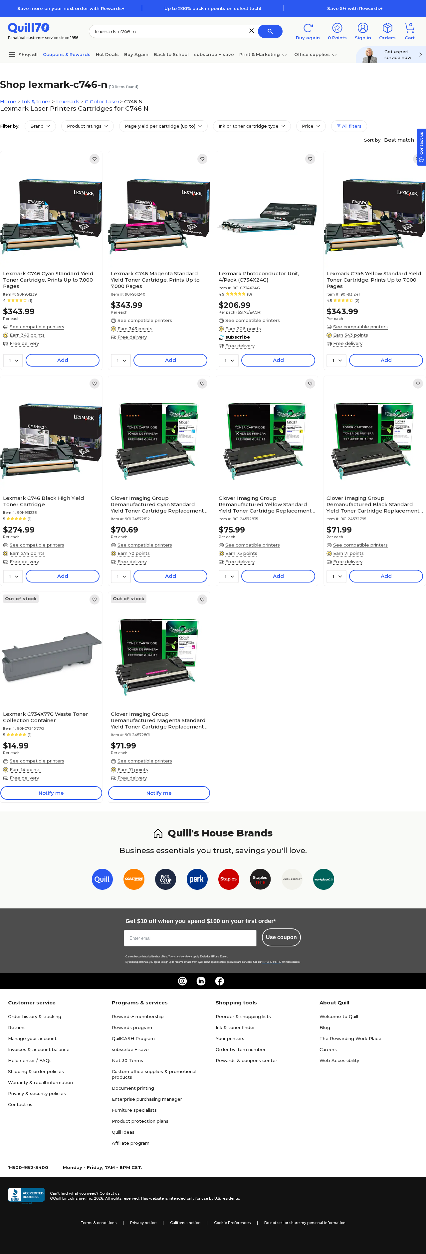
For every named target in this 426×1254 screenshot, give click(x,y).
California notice (185, 1222)
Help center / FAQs (30, 1060)
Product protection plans (140, 1121)
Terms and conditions (180, 956)
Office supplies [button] (312, 54)
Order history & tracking (34, 1016)
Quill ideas (123, 1132)
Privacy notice (143, 1222)
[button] (251, 30)
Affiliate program (130, 1143)
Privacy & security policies (37, 1093)
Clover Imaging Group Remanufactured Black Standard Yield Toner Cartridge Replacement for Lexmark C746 (372, 504)
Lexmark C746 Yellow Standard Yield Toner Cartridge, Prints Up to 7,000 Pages (373, 279)
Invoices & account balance (39, 1049)
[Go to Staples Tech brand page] (260, 880)
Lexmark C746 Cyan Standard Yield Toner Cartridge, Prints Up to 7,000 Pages (48, 279)
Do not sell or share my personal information (304, 1222)
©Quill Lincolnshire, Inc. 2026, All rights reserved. (94, 1198)
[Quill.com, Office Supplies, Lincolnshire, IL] (26, 1196)
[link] (95, 159)
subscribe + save (214, 54)
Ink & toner (37, 101)
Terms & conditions (98, 1222)
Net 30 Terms (127, 1060)
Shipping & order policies (36, 1071)
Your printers (230, 1038)
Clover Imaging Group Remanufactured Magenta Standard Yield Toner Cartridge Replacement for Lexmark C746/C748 (158, 720)
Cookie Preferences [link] (232, 1222)
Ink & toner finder (235, 1027)
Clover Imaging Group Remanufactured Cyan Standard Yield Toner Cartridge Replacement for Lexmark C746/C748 (157, 504)
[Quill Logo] (29, 27)
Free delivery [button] (24, 343)
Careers (328, 1049)
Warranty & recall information (40, 1082)
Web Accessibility (339, 1060)
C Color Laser (102, 101)
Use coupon (281, 937)
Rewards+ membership (138, 1016)
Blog (325, 1027)
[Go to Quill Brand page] (102, 880)
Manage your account (32, 1038)
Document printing (133, 1088)
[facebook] (219, 981)
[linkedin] (201, 981)
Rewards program (132, 1027)
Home (9, 101)
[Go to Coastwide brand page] (134, 880)
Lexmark (68, 101)
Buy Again (136, 54)
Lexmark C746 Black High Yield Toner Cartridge (43, 501)
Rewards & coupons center (246, 1060)
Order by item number (241, 1049)
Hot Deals (107, 54)
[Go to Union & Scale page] (292, 880)
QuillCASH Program (133, 1038)
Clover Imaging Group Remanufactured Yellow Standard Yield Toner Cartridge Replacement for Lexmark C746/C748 (265, 504)
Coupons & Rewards (67, 54)
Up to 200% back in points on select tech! (212, 8)
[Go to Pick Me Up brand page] (165, 880)
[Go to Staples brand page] (229, 880)
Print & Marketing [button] (259, 54)
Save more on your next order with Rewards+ (70, 8)
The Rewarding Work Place (350, 1038)
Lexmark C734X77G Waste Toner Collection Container (45, 717)
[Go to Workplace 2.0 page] (323, 880)
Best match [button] (399, 140)
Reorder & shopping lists (243, 1016)
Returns (17, 1027)
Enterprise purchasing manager (147, 1099)
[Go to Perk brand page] (197, 880)
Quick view (49, 247)
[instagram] (182, 981)
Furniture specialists (134, 1110)
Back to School (171, 54)
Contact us (20, 1104)
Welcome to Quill (339, 1016)
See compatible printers (37, 326)
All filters (351, 126)
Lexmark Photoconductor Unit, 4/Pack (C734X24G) (259, 276)
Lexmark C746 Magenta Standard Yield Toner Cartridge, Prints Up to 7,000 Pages (155, 279)
